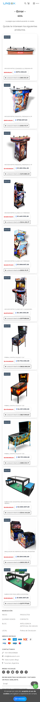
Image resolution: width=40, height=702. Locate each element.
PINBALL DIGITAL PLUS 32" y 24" (14, 357)
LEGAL (4, 631)
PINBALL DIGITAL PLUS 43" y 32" (14, 405)
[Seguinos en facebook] (8, 672)
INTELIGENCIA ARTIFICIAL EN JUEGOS (29, 625)
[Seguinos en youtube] (12, 672)
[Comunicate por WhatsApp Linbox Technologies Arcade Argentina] (35, 686)
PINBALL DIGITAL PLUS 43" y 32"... (14, 453)
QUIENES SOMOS (8, 619)
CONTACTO (24, 619)
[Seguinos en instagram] (3, 672)
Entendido (20, 699)
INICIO (4, 615)
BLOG (4, 624)
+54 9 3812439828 (11, 653)
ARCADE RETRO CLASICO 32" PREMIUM (16, 261)
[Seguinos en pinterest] (26, 672)
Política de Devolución (28, 631)
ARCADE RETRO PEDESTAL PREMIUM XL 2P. (18, 116)
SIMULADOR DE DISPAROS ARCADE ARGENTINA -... (19, 552)
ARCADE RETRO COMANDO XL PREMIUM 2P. (18, 68)
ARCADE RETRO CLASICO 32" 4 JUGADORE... (18, 309)
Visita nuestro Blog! (12, 660)
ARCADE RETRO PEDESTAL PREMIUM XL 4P (18, 164)
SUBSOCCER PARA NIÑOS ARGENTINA (16, 594)
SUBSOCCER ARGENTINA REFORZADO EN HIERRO (17, 502)
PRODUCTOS (25, 615)
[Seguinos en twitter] (21, 672)
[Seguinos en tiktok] (17, 672)
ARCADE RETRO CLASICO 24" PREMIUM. (17, 213)
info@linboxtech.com (12, 656)
